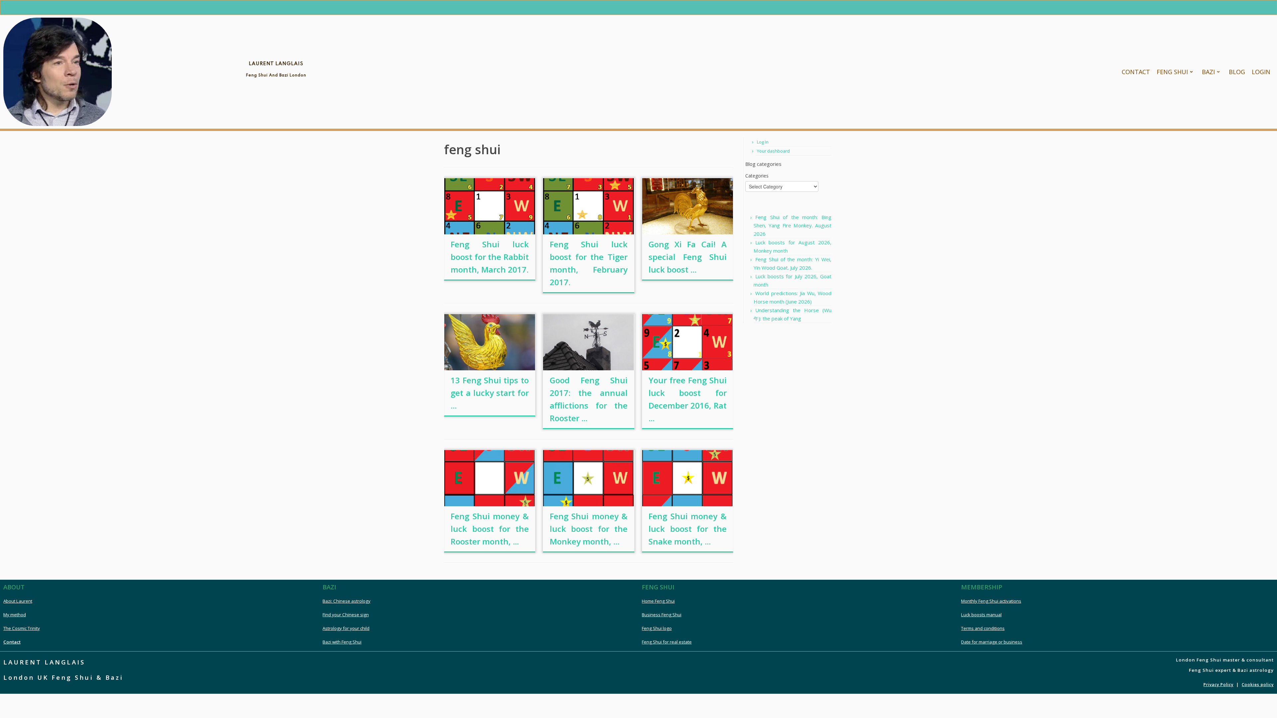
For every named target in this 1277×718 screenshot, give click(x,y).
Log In (763, 142)
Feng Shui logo (657, 628)
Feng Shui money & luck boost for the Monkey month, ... (589, 529)
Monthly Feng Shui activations (991, 601)
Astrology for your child (346, 628)
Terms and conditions (983, 628)
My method (14, 615)
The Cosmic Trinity (21, 628)
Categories (757, 176)
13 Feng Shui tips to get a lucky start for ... (490, 393)
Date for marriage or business (991, 642)
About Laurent (17, 601)
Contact (12, 642)
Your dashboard (773, 151)
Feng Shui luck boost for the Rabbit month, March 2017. (490, 257)
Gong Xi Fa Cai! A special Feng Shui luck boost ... (687, 257)
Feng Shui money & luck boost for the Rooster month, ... (490, 529)
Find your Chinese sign (346, 615)
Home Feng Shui (658, 601)
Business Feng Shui (661, 615)
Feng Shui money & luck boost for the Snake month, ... (687, 529)
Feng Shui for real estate (667, 642)
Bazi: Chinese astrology (346, 601)
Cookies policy (1258, 684)
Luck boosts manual (981, 615)
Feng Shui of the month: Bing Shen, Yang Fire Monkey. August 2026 (792, 225)
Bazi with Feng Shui (342, 642)
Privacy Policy (1218, 684)
